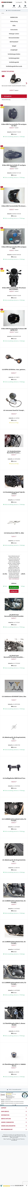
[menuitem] (25, 6)
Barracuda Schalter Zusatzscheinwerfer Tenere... (14, 85)
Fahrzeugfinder (7, 96)
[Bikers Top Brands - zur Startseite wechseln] (7, 2)
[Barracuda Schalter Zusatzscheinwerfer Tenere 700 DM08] (14, 79)
